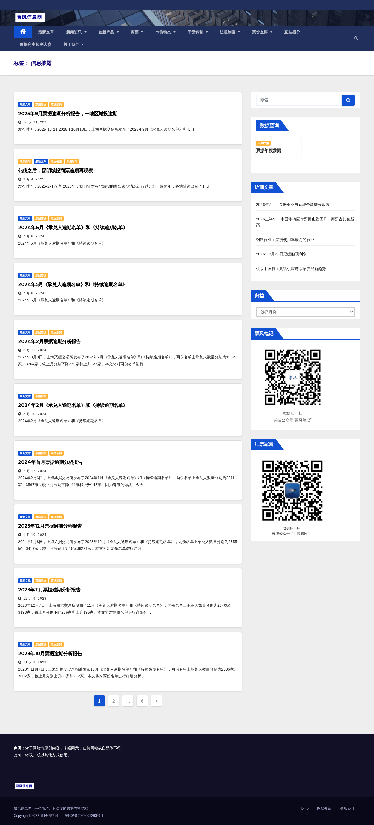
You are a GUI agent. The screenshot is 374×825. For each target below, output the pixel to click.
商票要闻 (25, 161)
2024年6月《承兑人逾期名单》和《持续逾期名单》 (73, 228)
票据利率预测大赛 (35, 44)
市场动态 (163, 32)
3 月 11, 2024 (35, 350)
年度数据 (263, 143)
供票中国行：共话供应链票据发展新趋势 (291, 268)
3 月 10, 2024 (35, 414)
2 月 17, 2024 (35, 471)
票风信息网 (23, 808)
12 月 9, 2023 (35, 598)
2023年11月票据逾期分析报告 (49, 590)
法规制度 (228, 32)
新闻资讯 (75, 32)
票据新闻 (56, 104)
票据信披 (40, 104)
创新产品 (107, 32)
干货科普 (196, 32)
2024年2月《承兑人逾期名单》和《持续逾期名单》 (73, 405)
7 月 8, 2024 (33, 236)
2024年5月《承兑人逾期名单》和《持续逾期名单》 (72, 284)
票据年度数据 (268, 150)
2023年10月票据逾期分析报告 (50, 654)
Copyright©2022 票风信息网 (36, 815)
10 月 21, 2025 (36, 122)
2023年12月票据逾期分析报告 (50, 526)
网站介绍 (324, 808)
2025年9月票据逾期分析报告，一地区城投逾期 (67, 114)
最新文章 (46, 32)
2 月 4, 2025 (33, 179)
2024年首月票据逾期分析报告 (50, 462)
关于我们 (72, 44)
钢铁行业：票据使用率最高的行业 (285, 239)
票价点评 (260, 32)
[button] (356, 38)
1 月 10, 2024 (35, 535)
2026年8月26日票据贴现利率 (281, 254)
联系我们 (347, 808)
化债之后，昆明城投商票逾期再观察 (55, 171)
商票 (135, 32)
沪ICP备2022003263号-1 (84, 815)
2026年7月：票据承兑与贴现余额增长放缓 (292, 204)
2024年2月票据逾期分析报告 (49, 341)
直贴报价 (292, 32)
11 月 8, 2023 (35, 662)
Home (304, 808)
